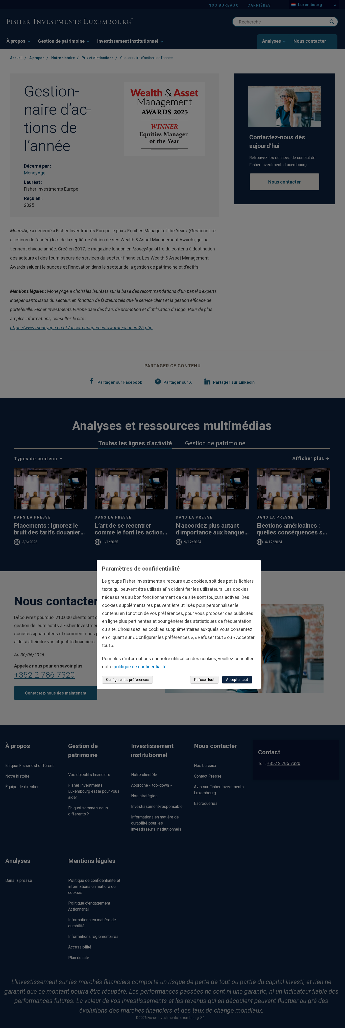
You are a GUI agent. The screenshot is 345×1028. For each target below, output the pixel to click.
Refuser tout (204, 679)
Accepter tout (237, 679)
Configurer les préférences (127, 679)
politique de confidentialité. (140, 666)
